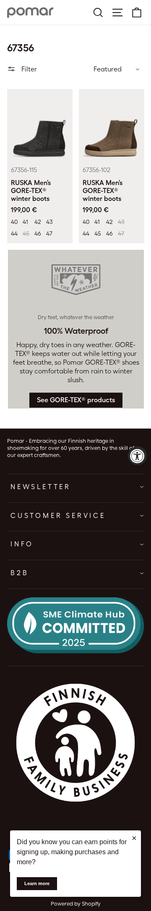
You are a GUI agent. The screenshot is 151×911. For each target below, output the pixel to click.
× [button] (134, 837)
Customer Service (58, 516)
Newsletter (40, 487)
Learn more (36, 883)
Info (22, 544)
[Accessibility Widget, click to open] (137, 455)
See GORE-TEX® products (76, 400)
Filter (28, 69)
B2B (19, 573)
